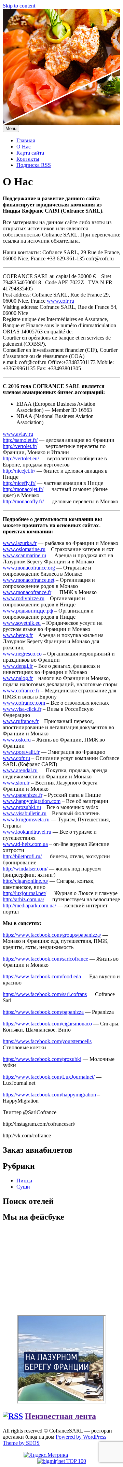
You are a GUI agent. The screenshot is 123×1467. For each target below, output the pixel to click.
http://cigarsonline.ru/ (25, 881)
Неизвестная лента (60, 1416)
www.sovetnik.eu (22, 623)
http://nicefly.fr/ (19, 483)
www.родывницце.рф (28, 611)
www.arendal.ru (20, 770)
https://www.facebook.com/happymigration (49, 1094)
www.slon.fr (16, 783)
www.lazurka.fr (20, 543)
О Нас (23, 146)
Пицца (24, 1180)
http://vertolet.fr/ (20, 446)
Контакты (27, 159)
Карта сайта (30, 153)
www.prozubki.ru (22, 807)
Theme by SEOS (21, 1443)
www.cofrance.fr (21, 690)
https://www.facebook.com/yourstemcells (47, 1041)
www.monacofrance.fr (27, 592)
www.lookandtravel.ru (27, 832)
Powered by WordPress (81, 1437)
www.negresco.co (22, 654)
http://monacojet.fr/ (23, 489)
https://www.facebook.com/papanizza (43, 1012)
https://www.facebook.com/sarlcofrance (45, 959)
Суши (23, 1187)
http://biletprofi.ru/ (22, 856)
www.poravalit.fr (21, 752)
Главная (25, 140)
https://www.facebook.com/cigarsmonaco (47, 1023)
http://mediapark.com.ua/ (29, 905)
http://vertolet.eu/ (21, 458)
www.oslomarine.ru (24, 549)
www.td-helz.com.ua (25, 844)
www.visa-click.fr (22, 709)
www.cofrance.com (24, 703)
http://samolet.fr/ (20, 440)
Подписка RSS (33, 165)
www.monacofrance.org (29, 568)
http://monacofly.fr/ (23, 501)
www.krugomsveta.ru (26, 819)
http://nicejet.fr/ (19, 471)
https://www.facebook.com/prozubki (42, 1059)
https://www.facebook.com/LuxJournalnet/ (49, 1077)
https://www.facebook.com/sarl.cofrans (45, 994)
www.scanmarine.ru (24, 555)
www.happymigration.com (31, 801)
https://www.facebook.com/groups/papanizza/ (52, 935)
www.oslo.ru (17, 740)
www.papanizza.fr (22, 795)
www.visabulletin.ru (24, 813)
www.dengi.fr (18, 666)
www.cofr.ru (60, 301)
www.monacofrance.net (28, 580)
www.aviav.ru (18, 434)
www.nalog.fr (18, 678)
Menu (10, 128)
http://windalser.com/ (25, 869)
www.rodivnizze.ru (23, 598)
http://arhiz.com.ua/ (23, 899)
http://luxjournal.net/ (24, 893)
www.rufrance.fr (21, 721)
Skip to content (19, 6)
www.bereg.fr (18, 635)
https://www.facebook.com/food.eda (42, 976)
